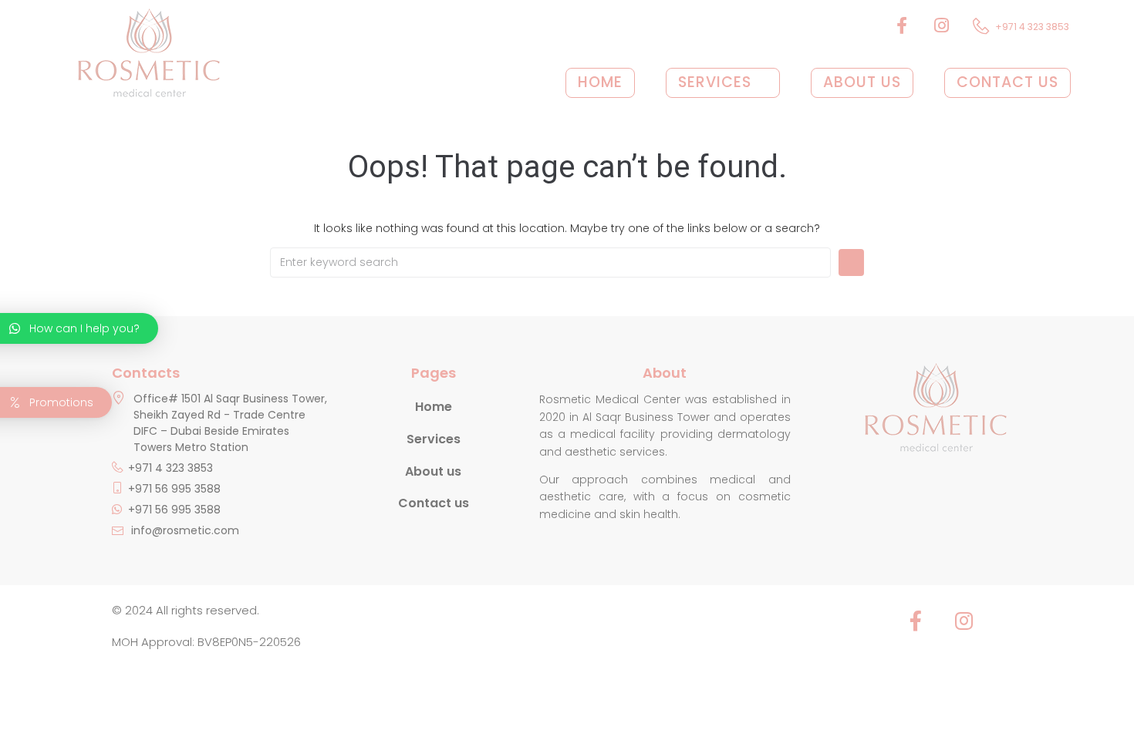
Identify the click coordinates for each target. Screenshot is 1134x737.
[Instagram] (963, 621)
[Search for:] (550, 262)
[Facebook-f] (916, 621)
